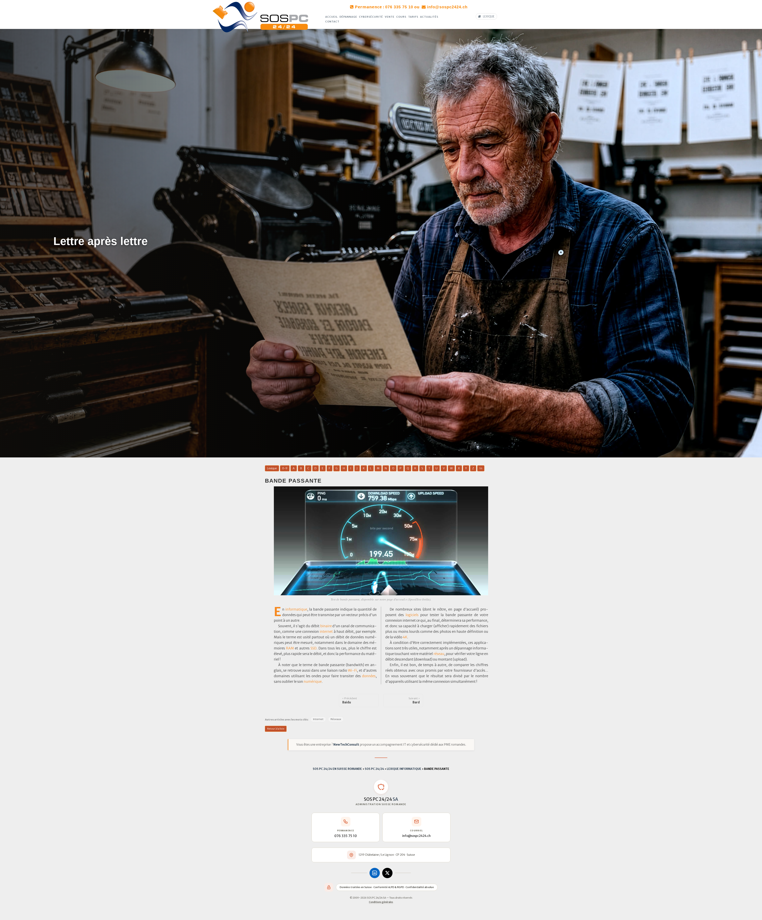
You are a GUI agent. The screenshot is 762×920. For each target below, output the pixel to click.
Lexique (272, 468)
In (480, 468)
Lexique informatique (404, 769)
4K (405, 637)
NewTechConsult (346, 744)
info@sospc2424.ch (447, 7)
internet (326, 631)
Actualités (429, 16)
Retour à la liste (275, 728)
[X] (387, 873)
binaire (326, 626)
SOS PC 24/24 (374, 769)
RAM (290, 648)
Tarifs (413, 16)
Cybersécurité (371, 16)
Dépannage (348, 16)
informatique (296, 609)
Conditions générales (381, 902)
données (369, 676)
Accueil (331, 16)
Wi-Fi (352, 670)
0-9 (284, 468)
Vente (389, 16)
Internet (318, 719)
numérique (313, 681)
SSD (314, 648)
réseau (439, 654)
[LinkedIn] (374, 873)
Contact (332, 21)
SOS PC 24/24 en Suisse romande (337, 769)
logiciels (412, 615)
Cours (401, 16)
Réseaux (336, 719)
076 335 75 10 (399, 7)
